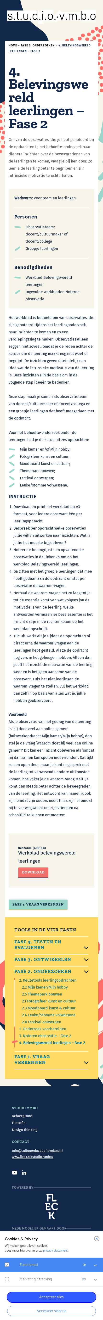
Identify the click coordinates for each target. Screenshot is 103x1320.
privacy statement (55, 1250)
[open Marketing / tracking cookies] (95, 1279)
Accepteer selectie (51, 1311)
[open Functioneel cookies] (95, 1265)
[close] (96, 1238)
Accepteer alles (51, 1297)
